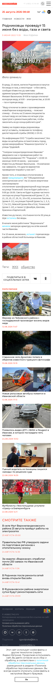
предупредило (16, 177)
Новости (19, 19)
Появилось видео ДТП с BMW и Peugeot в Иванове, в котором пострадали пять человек (25, 433)
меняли (6, 226)
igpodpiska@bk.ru (28, 639)
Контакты (19, 609)
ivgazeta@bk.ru (27, 645)
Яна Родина (31, 35)
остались (12, 218)
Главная (7, 19)
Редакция (30, 609)
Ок (26, 679)
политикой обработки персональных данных (28, 661)
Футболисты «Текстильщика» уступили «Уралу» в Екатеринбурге (23, 507)
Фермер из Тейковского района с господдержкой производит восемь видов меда (25, 321)
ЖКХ (28, 19)
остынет (31, 234)
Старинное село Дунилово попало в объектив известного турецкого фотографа (26, 358)
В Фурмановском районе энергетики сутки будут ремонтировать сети (25, 590)
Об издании (7, 609)
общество (28, 267)
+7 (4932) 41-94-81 (31, 4)
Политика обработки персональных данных (22, 626)
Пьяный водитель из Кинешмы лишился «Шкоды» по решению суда (24, 470)
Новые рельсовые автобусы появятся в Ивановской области (23, 395)
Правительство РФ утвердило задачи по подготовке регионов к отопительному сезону (25, 545)
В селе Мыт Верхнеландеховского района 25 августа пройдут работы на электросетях (25, 528)
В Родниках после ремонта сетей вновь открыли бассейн (22, 577)
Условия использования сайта (15, 623)
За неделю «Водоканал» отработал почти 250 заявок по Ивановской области (23, 561)
